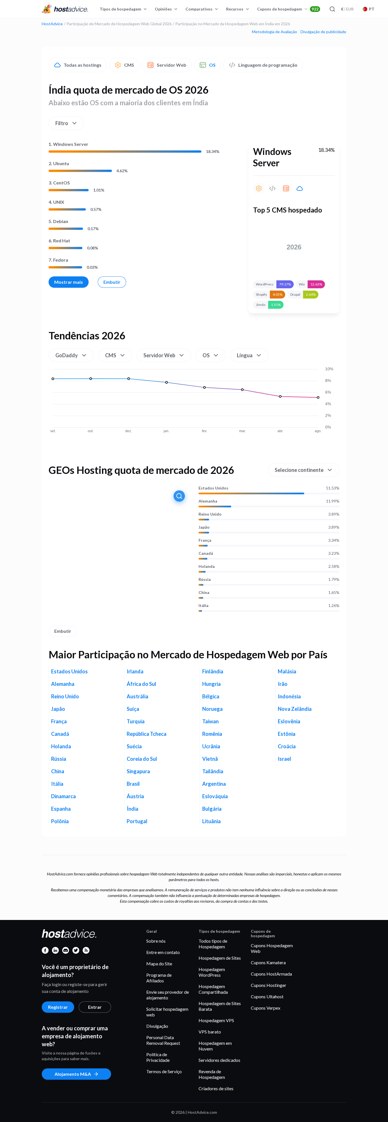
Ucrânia (211, 746)
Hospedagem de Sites (220, 958)
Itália (203, 605)
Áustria (135, 796)
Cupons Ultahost (267, 996)
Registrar (58, 1007)
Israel (284, 759)
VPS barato (210, 1031)
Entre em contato (163, 952)
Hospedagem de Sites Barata (220, 1006)
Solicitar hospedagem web (167, 1011)
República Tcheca (146, 734)
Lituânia (211, 821)
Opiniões (163, 9)
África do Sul (141, 684)
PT (371, 9)
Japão (204, 527)
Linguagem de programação (267, 65)
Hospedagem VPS (216, 1020)
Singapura (138, 771)
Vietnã (210, 759)
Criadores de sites (216, 1088)
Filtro (61, 123)
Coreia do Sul (142, 759)
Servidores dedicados (219, 1060)
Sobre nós (156, 941)
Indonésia (289, 696)
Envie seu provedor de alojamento (167, 994)
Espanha (61, 809)
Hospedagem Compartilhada (213, 989)
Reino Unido (210, 514)
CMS (129, 65)
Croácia (287, 746)
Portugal (137, 821)
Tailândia (212, 771)
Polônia (60, 821)
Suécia (134, 746)
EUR (347, 9)
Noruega (212, 709)
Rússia (205, 579)
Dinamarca (63, 796)
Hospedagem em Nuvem (215, 1045)
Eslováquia (215, 796)
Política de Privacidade (158, 1057)
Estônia (286, 734)
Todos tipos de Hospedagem (213, 943)
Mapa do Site (159, 963)
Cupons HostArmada (271, 973)
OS (212, 65)
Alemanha (208, 501)
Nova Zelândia (295, 709)
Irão (282, 684)
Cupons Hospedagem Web (272, 948)
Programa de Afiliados (159, 977)
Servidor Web (171, 65)
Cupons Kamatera (268, 962)
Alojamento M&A (73, 1074)
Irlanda (135, 671)
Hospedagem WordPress (212, 972)
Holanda (207, 566)
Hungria (211, 684)
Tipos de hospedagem (120, 9)
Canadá (206, 553)
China (204, 592)
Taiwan (210, 721)
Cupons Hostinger (268, 985)
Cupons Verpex (265, 1007)
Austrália (137, 696)
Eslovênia (289, 721)
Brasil (133, 784)
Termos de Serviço (164, 1071)
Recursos (234, 9)
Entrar (95, 1007)
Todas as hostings (82, 65)
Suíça (133, 709)
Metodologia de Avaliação (274, 32)
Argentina (214, 784)
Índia (132, 809)
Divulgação (157, 1026)
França (205, 540)
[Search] (332, 9)
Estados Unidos (213, 488)
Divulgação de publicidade (323, 32)
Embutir (111, 282)
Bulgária (212, 809)
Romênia (212, 734)
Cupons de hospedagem (287, 9)
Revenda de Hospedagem (212, 1074)
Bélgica (210, 696)
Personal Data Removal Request (163, 1040)
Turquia (136, 721)
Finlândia (212, 671)
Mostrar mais (68, 282)
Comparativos (198, 9)
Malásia (287, 671)
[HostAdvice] (65, 9)
